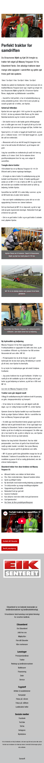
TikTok (22, 726)
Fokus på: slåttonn (22, 703)
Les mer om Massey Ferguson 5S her (14, 389)
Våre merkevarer (22, 644)
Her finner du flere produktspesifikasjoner (18, 502)
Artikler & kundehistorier (22, 691)
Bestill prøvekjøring (9, 548)
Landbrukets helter (22, 707)
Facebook (22, 718)
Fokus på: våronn (22, 699)
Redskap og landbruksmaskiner (22, 664)
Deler (22, 676)
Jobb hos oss (22, 632)
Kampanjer (22, 695)
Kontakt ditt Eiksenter (10, 541)
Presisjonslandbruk (22, 656)
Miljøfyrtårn (22, 636)
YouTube (22, 722)
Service (22, 680)
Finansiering (22, 672)
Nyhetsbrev (22, 734)
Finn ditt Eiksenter (22, 640)
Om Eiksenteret (22, 628)
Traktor (22, 660)
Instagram (22, 730)
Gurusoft (22, 759)
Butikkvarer (22, 668)
